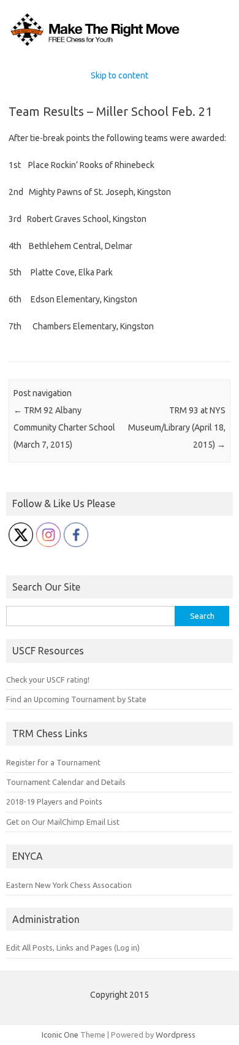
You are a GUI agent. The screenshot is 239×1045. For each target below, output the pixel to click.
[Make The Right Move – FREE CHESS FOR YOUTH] (119, 45)
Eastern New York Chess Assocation (69, 885)
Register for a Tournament (53, 762)
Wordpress (175, 1034)
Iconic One (60, 1034)
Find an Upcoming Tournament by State (76, 699)
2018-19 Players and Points (54, 801)
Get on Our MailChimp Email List (63, 821)
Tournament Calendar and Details (66, 782)
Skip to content (119, 75)
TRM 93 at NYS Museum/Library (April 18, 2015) (177, 427)
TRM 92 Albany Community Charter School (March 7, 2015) (64, 427)
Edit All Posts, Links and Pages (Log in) (73, 947)
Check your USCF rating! (47, 679)
